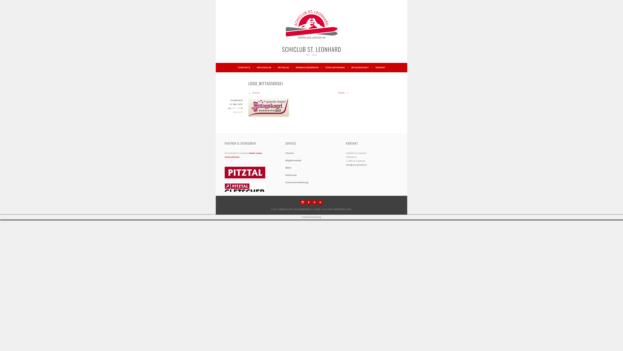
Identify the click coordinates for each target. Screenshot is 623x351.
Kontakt (380, 67)
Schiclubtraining (335, 67)
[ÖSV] (320, 202)
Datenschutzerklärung (296, 182)
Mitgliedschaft (360, 67)
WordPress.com (342, 209)
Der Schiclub (264, 67)
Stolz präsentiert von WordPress (291, 209)
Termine (289, 153)
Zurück (256, 92)
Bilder (288, 167)
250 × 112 (236, 108)
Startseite (244, 67)
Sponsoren (238, 112)
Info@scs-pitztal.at (356, 164)
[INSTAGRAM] (302, 202)
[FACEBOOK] (308, 202)
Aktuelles (283, 67)
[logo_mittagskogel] (268, 115)
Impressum (291, 175)
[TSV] (314, 202)
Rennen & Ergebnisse (307, 67)
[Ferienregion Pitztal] (245, 177)
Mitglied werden (293, 160)
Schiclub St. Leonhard (311, 49)
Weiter (341, 92)
